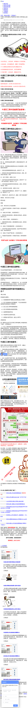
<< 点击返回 (4, 545)
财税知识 (5, 9)
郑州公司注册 (6, 5)
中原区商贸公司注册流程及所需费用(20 (11, 632)
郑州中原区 (7, 15)
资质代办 (5, 8)
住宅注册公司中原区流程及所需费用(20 (11, 655)
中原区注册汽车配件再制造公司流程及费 (11, 561)
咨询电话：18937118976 (14, 540)
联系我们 (5, 12)
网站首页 (5, 3)
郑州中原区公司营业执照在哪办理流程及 (11, 679)
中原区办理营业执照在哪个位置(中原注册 (12, 585)
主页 (2, 15)
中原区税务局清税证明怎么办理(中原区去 (12, 609)
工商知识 (5, 11)
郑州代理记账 (6, 6)
